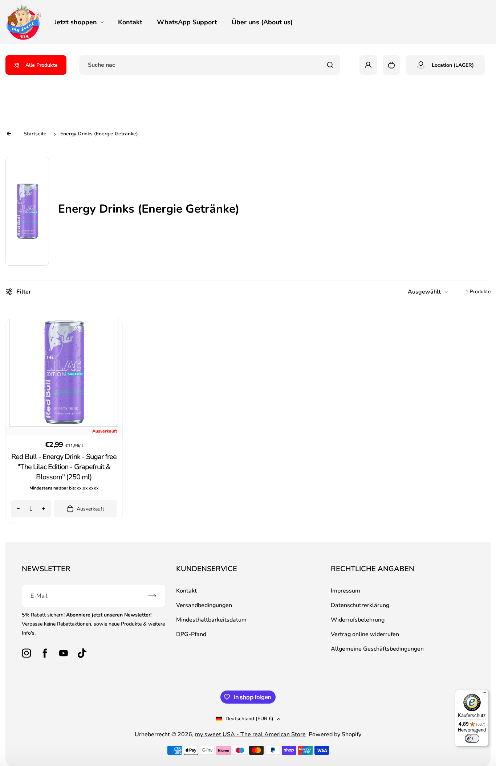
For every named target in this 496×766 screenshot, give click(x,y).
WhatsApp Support (187, 22)
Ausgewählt (424, 292)
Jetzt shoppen (75, 22)
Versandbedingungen (204, 605)
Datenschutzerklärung (360, 605)
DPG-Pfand (191, 634)
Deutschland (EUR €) (249, 718)
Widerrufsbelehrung (358, 620)
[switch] (472, 738)
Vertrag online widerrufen (365, 634)
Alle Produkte (41, 65)
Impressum (345, 591)
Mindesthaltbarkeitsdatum (211, 620)
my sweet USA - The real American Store (250, 734)
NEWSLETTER (46, 569)
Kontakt (130, 22)
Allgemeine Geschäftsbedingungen (377, 649)
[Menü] (484, 694)
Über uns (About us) (262, 22)
